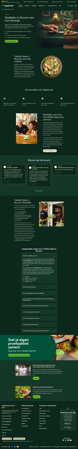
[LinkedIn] (68, 440)
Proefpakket (24, 421)
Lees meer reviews (39, 191)
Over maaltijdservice (26, 413)
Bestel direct (36, 397)
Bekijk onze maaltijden (11, 41)
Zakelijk (23, 423)
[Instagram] (66, 440)
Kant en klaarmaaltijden (44, 416)
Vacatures (4, 432)
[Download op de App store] (68, 423)
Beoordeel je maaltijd (7, 416)
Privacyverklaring (64, 446)
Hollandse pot (17, 71)
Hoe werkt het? (25, 416)
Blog (40, 426)
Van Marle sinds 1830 (26, 411)
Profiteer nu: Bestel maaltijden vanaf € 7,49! (19, 355)
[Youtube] (71, 440)
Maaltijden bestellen (26, 418)
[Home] (7, 5)
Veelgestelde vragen (6, 419)
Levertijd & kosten (6, 424)
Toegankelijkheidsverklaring (46, 446)
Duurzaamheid (25, 426)
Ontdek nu (36, 378)
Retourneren (4, 427)
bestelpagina (23, 212)
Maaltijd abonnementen (44, 411)
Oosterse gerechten (24, 71)
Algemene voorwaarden (34, 446)
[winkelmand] (75, 6)
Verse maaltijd (42, 421)
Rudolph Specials (43, 428)
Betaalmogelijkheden (6, 421)
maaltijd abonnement (20, 239)
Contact (3, 435)
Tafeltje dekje (7, 9)
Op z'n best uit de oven (7, 430)
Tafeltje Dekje (47, 122)
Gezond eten (42, 418)
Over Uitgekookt (25, 408)
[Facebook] (63, 440)
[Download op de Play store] (68, 427)
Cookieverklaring (56, 446)
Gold (40, 408)
